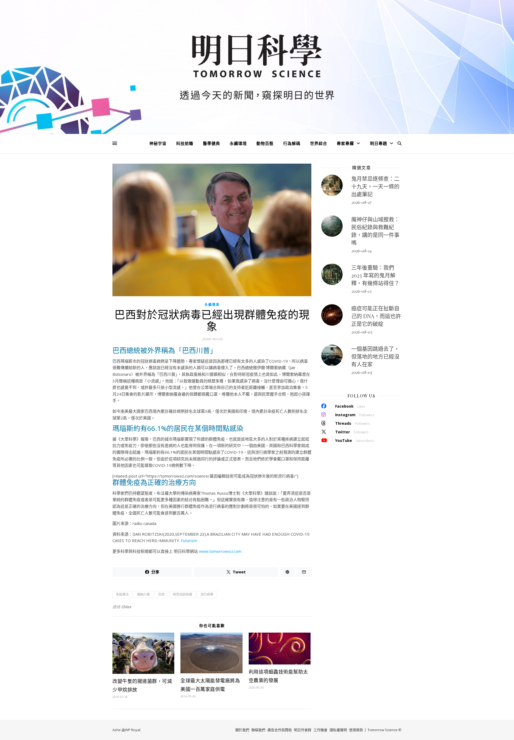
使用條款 (356, 729)
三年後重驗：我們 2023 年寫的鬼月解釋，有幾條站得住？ (375, 275)
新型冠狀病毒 (182, 594)
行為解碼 (291, 143)
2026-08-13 (361, 291)
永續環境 (238, 143)
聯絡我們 (258, 729)
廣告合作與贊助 (279, 729)
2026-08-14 (361, 250)
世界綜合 (318, 143)
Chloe (127, 606)
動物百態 (265, 143)
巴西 (161, 594)
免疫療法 (122, 594)
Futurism (189, 540)
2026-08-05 (361, 372)
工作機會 (320, 729)
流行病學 (207, 594)
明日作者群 (302, 729)
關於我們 (242, 729)
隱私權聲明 (338, 729)
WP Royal (132, 729)
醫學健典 (211, 143)
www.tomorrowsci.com (220, 551)
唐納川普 (143, 594)
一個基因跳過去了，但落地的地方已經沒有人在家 (375, 356)
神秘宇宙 (158, 143)
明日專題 (378, 143)
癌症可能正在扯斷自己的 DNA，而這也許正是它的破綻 (376, 316)
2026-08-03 (361, 332)
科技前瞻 (184, 143)
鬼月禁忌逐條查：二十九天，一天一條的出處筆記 (375, 186)
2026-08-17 (361, 202)
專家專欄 (345, 143)
